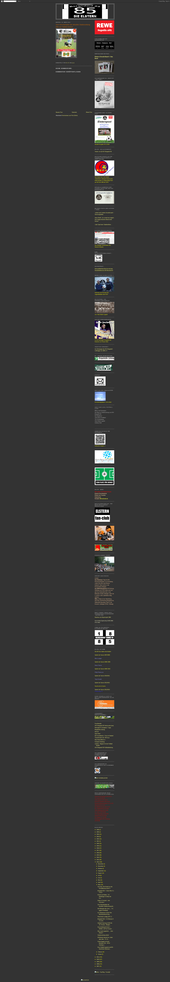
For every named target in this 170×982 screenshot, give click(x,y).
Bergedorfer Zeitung (100, 729)
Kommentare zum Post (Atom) (70, 115)
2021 (98, 841)
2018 (98, 848)
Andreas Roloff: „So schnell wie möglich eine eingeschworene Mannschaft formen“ (103, 219)
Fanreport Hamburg (100, 741)
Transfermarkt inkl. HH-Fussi (102, 737)
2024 (98, 834)
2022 (98, 839)
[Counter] (85, 980)
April (99, 882)
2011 (98, 957)
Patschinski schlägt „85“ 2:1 (105, 916)
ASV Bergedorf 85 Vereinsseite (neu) (104, 725)
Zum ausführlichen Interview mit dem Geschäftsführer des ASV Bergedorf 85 (104, 269)
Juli (99, 875)
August (100, 873)
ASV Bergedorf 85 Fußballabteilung (104, 747)
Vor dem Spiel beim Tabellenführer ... (102, 224)
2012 (98, 862)
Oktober (100, 868)
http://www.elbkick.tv (100, 739)
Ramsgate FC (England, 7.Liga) (103, 727)
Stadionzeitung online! (103, 935)
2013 (98, 859)
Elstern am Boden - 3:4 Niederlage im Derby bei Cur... (104, 896)
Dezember (101, 864)
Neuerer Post (59, 112)
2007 (98, 966)
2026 (98, 829)
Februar (100, 952)
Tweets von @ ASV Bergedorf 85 (103, 151)
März (99, 884)
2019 (98, 845)
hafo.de (97, 731)
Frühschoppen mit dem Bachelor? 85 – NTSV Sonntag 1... (104, 943)
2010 (98, 959)
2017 (98, 850)
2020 (98, 843)
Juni (99, 877)
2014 (98, 857)
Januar (100, 954)
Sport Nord (97, 733)
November (101, 866)
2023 (98, 836)
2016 (98, 852)
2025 (98, 832)
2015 (98, 855)
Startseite (74, 112)
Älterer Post (89, 112)
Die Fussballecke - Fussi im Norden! (104, 735)
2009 (98, 961)
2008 (98, 964)
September (101, 870)
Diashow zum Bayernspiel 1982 (103, 617)
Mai (99, 880)
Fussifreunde (98, 723)
